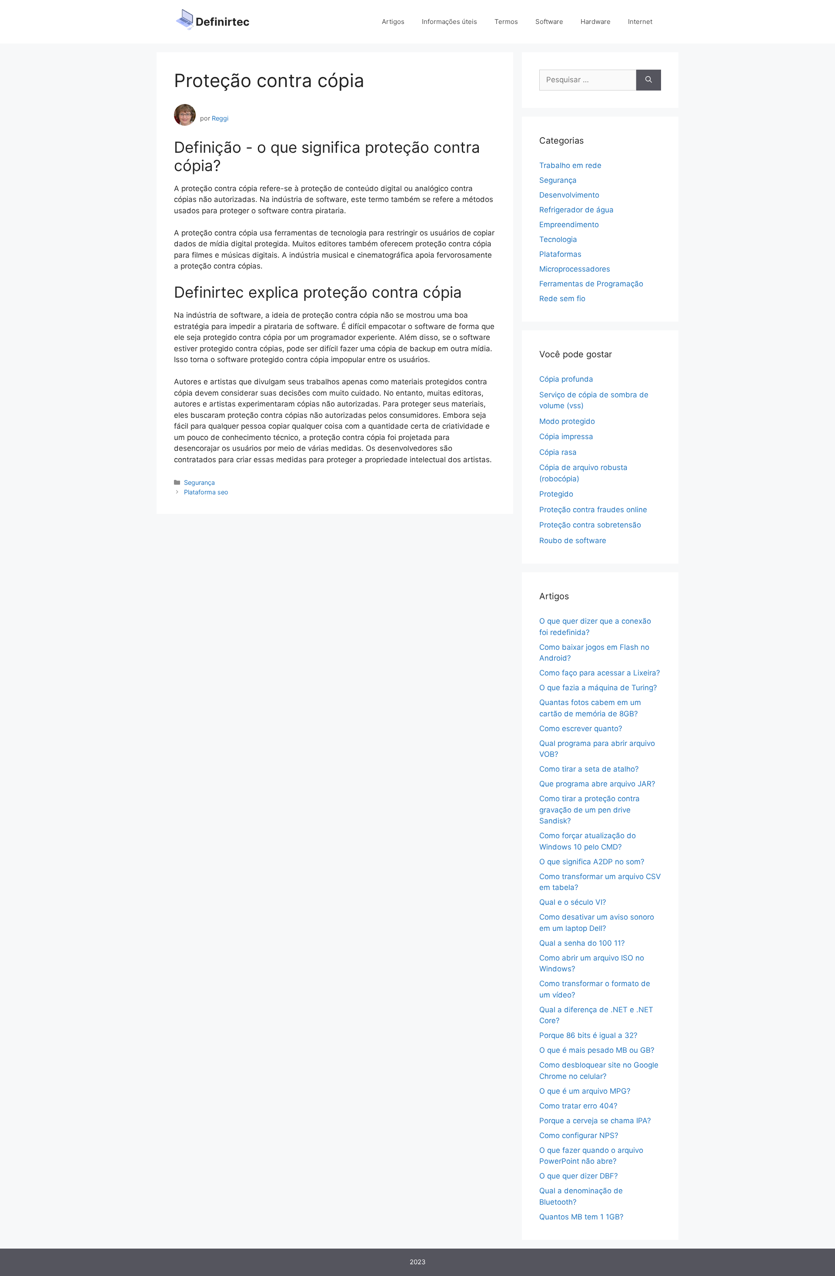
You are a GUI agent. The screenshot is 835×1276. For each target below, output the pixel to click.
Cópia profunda (566, 379)
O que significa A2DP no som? (592, 861)
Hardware (596, 21)
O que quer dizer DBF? (578, 1176)
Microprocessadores (574, 269)
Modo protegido (567, 421)
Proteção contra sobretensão (590, 524)
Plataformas (560, 254)
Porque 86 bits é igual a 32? (588, 1035)
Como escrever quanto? (580, 728)
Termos (506, 21)
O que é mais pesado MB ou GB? (597, 1050)
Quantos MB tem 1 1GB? (581, 1216)
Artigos (393, 21)
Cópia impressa (566, 436)
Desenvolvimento (569, 195)
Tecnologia (558, 239)
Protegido (556, 494)
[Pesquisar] (648, 80)
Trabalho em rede (570, 165)
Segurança (199, 482)
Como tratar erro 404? (578, 1105)
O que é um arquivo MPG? (585, 1091)
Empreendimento (569, 224)
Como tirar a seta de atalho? (589, 769)
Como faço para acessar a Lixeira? (599, 672)
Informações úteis (449, 21)
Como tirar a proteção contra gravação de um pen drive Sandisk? (589, 809)
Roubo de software (572, 540)
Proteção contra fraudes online (593, 509)
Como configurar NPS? (578, 1135)
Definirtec (223, 21)
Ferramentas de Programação (591, 283)
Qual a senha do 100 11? (582, 943)
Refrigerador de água (576, 209)
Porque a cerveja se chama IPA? (595, 1120)
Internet (640, 21)
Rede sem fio (562, 298)
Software (549, 21)
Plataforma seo (206, 492)
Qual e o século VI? (572, 902)
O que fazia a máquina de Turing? (598, 687)
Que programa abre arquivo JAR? (597, 783)
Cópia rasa (558, 452)
